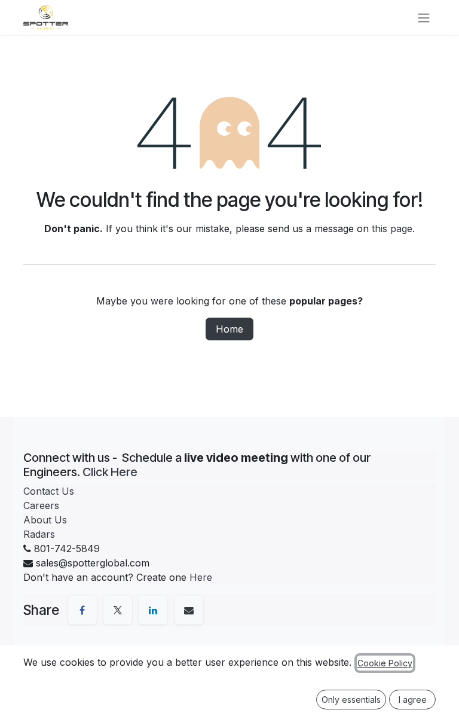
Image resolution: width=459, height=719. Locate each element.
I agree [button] (413, 699)
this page (392, 228)
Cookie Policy (384, 663)
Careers (41, 505)
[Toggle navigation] (424, 17)
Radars (39, 534)
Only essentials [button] (351, 699)
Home (229, 329)
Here (200, 577)
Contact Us (48, 491)
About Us (45, 520)
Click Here (109, 472)
